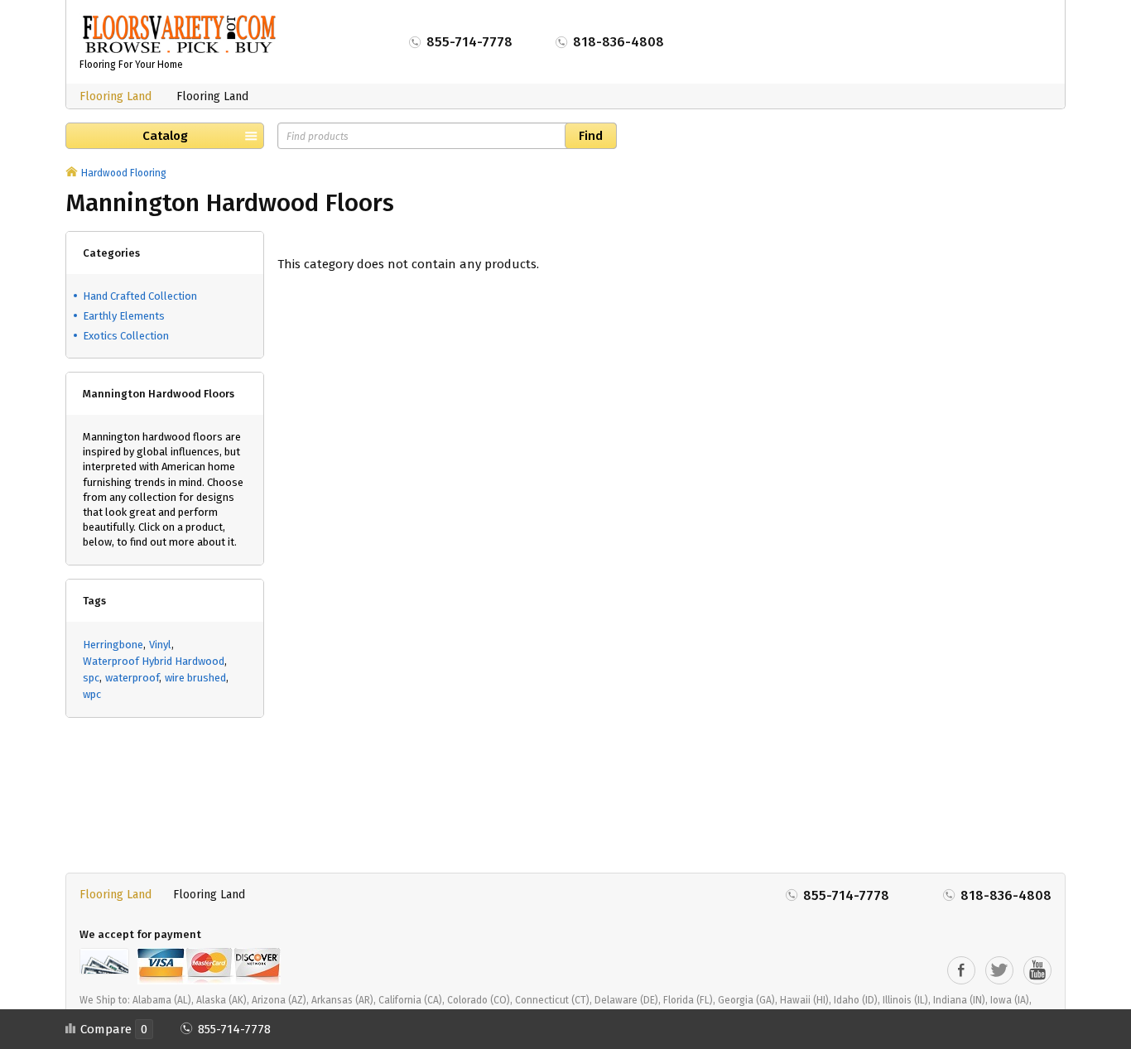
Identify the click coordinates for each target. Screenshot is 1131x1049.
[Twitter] (999, 970)
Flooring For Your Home (131, 64)
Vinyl (160, 644)
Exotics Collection (126, 336)
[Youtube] (1037, 970)
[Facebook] (961, 970)
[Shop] (71, 173)
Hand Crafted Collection (140, 296)
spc (91, 677)
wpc (92, 694)
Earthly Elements (124, 316)
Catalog (165, 135)
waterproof (132, 677)
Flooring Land (115, 96)
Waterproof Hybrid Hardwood (153, 661)
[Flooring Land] (178, 34)
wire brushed (195, 677)
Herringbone (113, 644)
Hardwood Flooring (123, 173)
